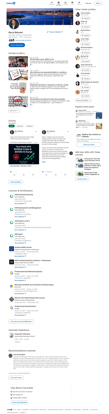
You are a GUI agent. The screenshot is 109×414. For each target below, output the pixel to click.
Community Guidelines (12, 412)
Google (17, 274)
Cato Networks (19, 197)
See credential (19, 203)
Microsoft (18, 287)
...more (35, 142)
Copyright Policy (77, 409)
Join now (88, 3)
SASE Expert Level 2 (22, 221)
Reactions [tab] (30, 126)
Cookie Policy (68, 409)
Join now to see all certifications (21, 321)
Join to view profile (17, 45)
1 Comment (48, 171)
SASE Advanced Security (24, 195)
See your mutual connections (23, 40)
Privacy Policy (43, 409)
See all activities (16, 182)
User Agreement (34, 409)
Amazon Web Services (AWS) (24, 262)
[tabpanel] (40, 152)
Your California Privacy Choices (55, 409)
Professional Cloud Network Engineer (28, 271)
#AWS (43, 162)
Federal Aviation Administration (25, 300)
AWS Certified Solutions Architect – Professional (33, 260)
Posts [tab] (11, 126)
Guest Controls (93, 409)
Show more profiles (82, 100)
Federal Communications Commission (27, 249)
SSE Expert (19, 234)
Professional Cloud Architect (25, 306)
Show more (13, 110)
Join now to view (16, 377)
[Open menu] (70, 27)
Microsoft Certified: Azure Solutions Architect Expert (34, 285)
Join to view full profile (19, 402)
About (19, 409)
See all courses (82, 179)
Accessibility (25, 409)
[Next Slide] (71, 153)
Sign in (98, 3)
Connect (86, 18)
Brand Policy (85, 409)
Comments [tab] (20, 126)
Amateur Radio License (23, 247)
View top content (89, 144)
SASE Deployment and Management (28, 208)
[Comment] (24, 175)
